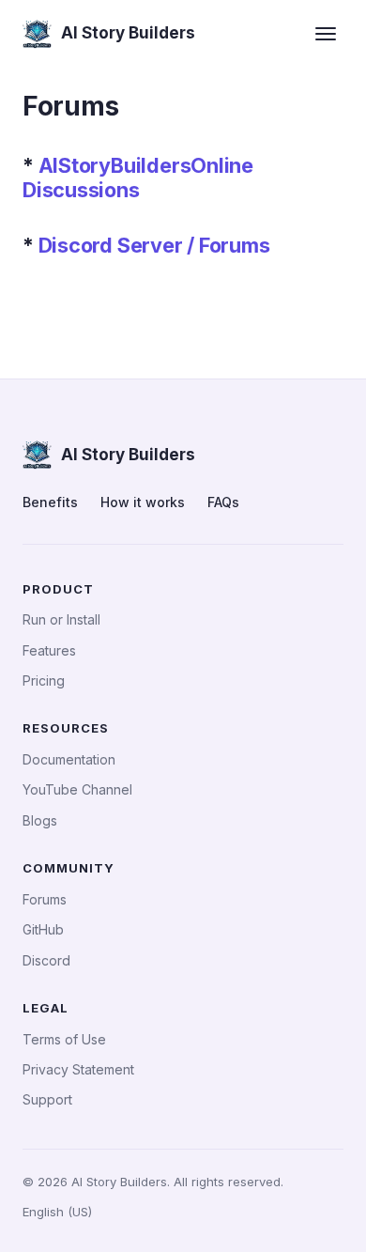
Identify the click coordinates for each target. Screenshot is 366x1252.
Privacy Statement (78, 1069)
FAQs (223, 502)
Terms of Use (64, 1039)
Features (49, 650)
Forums (45, 899)
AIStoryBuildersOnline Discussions (138, 177)
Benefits (50, 502)
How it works (142, 502)
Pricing (44, 680)
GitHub (43, 929)
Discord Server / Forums (154, 245)
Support (47, 1099)
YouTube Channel (77, 789)
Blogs (40, 820)
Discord (46, 960)
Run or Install (61, 619)
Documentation (69, 759)
